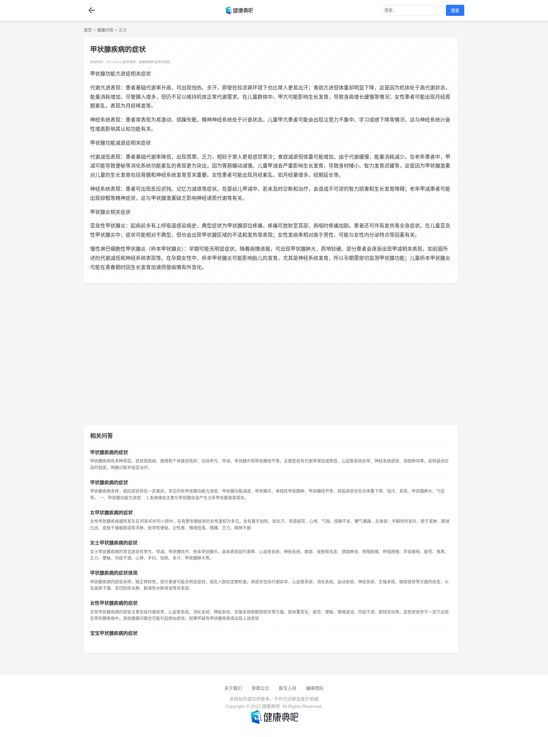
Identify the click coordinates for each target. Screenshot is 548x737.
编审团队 (315, 688)
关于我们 (233, 688)
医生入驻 (288, 688)
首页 (88, 30)
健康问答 (105, 30)
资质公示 (260, 688)
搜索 (455, 10)
